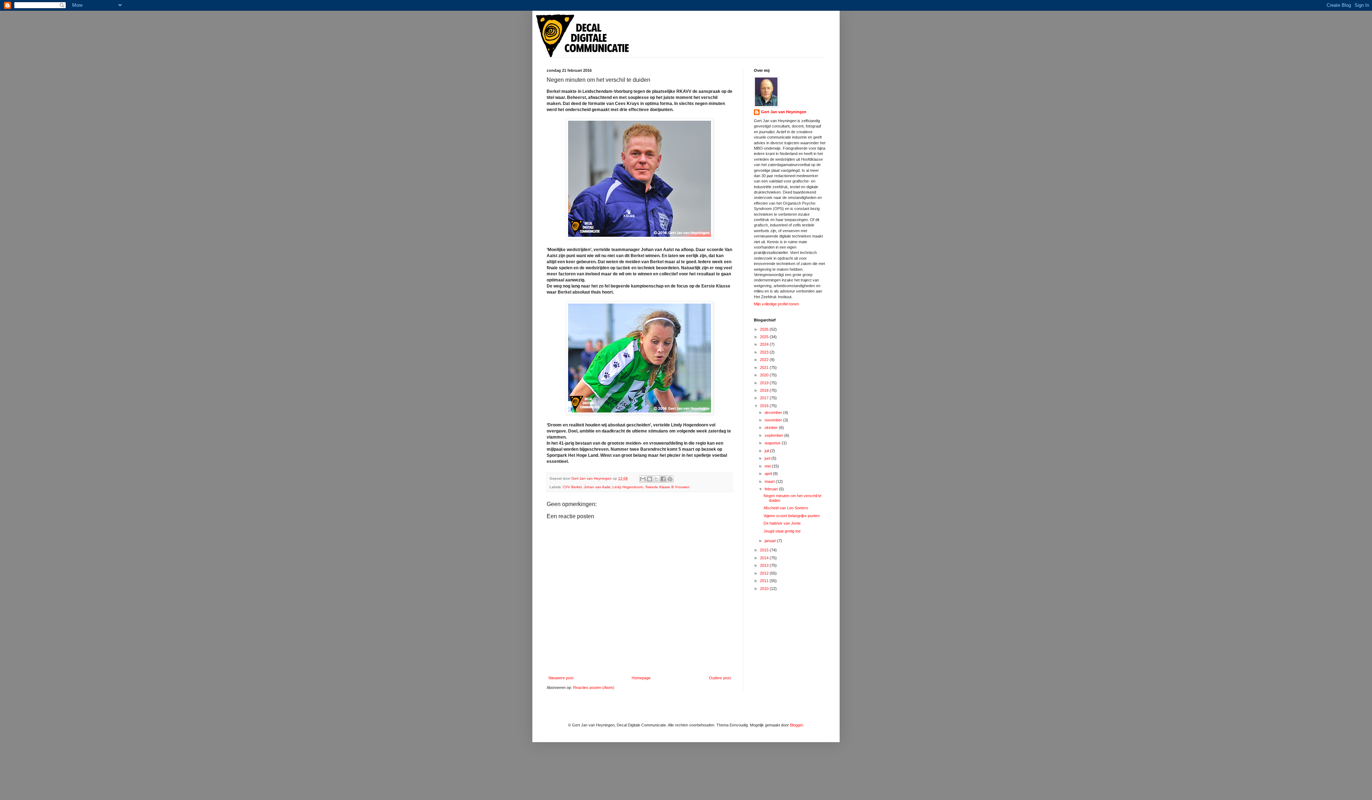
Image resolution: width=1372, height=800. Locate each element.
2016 (765, 406)
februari (772, 489)
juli (767, 451)
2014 (765, 558)
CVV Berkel (572, 487)
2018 (765, 390)
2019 (765, 383)
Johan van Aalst (597, 487)
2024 (765, 344)
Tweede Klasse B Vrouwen (667, 487)
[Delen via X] (656, 478)
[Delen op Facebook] (663, 478)
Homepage (641, 678)
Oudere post (720, 678)
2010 (765, 588)
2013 (765, 565)
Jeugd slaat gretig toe (782, 531)
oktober (772, 427)
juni (768, 458)
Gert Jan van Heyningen (783, 112)
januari (771, 541)
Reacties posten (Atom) (593, 687)
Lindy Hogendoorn (627, 487)
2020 (765, 375)
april (769, 473)
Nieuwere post (560, 678)
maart (770, 481)
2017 (765, 398)
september (774, 435)
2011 (765, 581)
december (774, 412)
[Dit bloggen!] (649, 478)
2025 (765, 337)
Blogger (796, 725)
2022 (765, 360)
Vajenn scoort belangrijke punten (792, 516)
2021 (765, 367)
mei (768, 466)
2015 (765, 550)
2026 (765, 329)
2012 (765, 573)
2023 (765, 352)
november (774, 420)
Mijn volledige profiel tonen (776, 304)
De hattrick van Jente (782, 523)
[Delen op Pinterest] (669, 478)
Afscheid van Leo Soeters (786, 508)
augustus (773, 443)
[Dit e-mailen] (642, 478)
